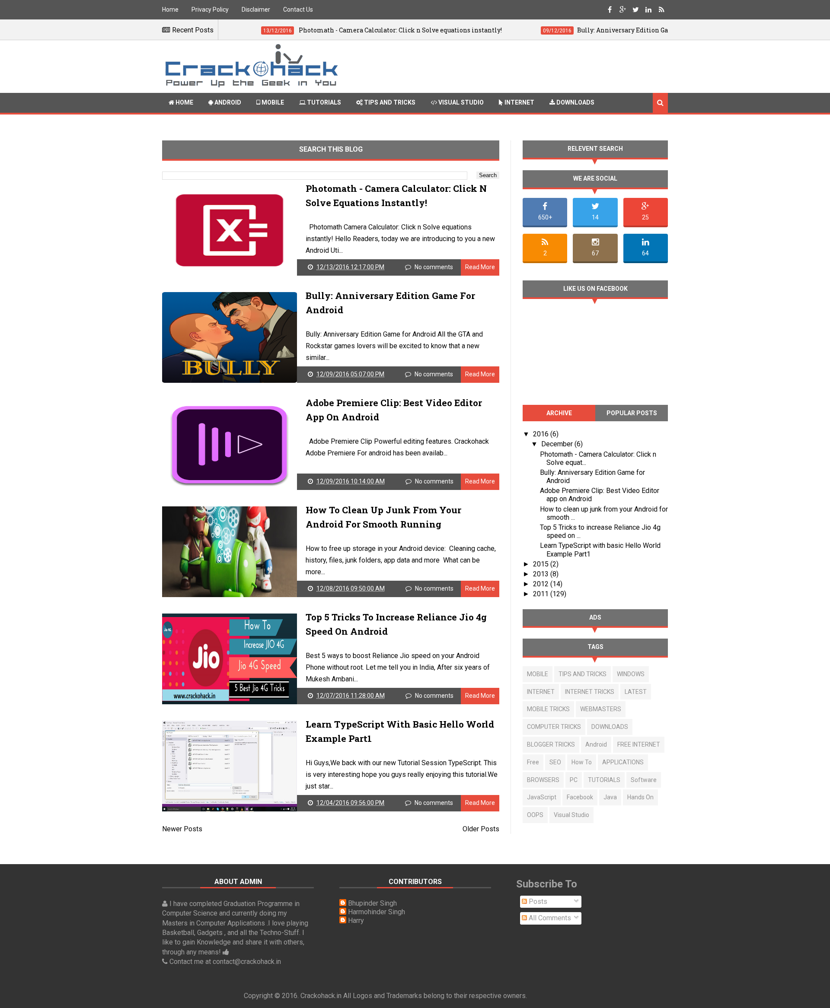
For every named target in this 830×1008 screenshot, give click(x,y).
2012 (541, 584)
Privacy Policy (210, 9)
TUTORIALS (604, 779)
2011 (541, 594)
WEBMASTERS (600, 709)
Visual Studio (460, 102)
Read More (480, 267)
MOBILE (537, 674)
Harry (356, 920)
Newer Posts (182, 829)
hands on (640, 797)
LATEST (636, 691)
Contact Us (298, 9)
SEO (555, 762)
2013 (541, 574)
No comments (434, 267)
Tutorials (323, 102)
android (596, 744)
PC (574, 779)
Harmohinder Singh (376, 912)
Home (170, 9)
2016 (541, 434)
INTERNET (541, 691)
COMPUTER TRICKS (554, 726)
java (610, 797)
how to (581, 762)
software (644, 779)
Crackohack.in (321, 996)
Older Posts (481, 829)
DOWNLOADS (609, 726)
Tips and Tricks (389, 102)
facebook (580, 797)
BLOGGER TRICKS (551, 744)
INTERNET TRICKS (589, 691)
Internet (518, 102)
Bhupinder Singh (372, 903)
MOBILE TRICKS (548, 709)
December (558, 444)
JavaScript (541, 797)
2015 (541, 564)
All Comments (549, 918)
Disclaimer (256, 9)
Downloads (574, 102)
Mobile (272, 102)
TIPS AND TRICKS (583, 674)
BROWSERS (543, 779)
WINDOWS (631, 674)
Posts (537, 901)
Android (227, 102)
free (533, 762)
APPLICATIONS (623, 762)
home (183, 102)
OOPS (535, 814)
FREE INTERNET (638, 744)
